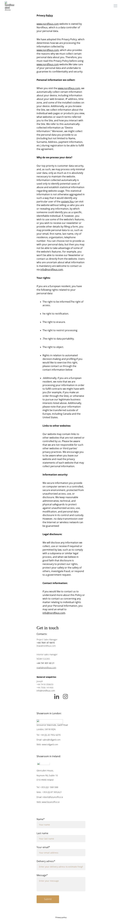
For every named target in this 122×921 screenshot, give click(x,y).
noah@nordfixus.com (46, 667)
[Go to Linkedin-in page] (58, 696)
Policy (49, 15)
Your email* (43, 847)
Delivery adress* (46, 861)
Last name (42, 833)
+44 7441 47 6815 (46, 642)
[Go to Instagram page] (65, 696)
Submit (48, 899)
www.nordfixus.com (48, 23)
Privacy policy (61, 917)
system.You (67, 201)
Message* (42, 875)
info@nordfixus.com (51, 269)
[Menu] (115, 5)
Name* (41, 819)
